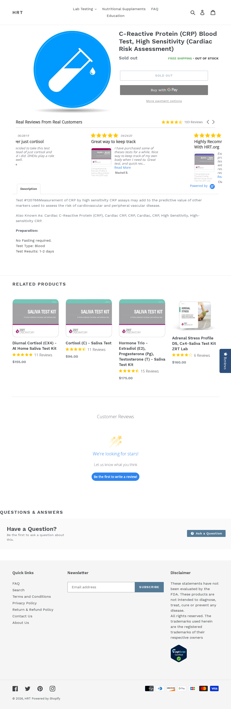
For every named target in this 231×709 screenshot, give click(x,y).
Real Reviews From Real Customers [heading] (49, 122)
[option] (72, 72)
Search (18, 590)
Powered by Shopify (46, 698)
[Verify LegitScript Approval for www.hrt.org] (179, 661)
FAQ (16, 583)
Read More (47, 167)
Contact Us (22, 616)
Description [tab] (28, 189)
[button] (208, 122)
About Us (20, 622)
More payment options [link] (164, 101)
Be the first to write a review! (115, 477)
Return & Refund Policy (32, 609)
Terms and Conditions (31, 596)
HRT (17, 12)
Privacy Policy (24, 603)
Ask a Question (208, 533)
